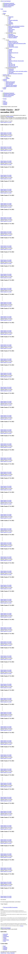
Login (2, 8)
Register (5, 11)
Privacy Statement (11, 952)
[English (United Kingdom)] (9, 4)
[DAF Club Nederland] (6, 1)
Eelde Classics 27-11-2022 (6, 122)
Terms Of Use (3, 952)
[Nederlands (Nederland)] (8, 3)
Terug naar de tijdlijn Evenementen (10, 907)
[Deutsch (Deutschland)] (8, 5)
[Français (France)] (7, 6)
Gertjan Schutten (9, 116)
